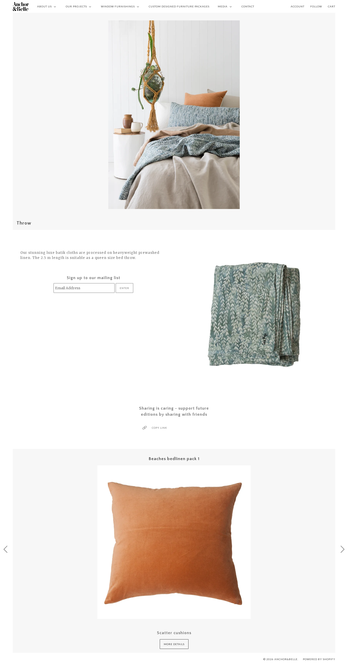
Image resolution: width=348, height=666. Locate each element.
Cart (331, 6)
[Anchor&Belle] (21, 6)
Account (297, 6)
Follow (316, 6)
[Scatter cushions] (174, 542)
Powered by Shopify (319, 659)
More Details (174, 644)
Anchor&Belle (286, 659)
